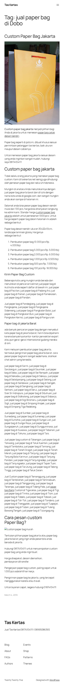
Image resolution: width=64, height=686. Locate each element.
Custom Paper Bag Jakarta (29, 36)
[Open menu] (58, 5)
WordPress (55, 680)
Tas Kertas (11, 5)
